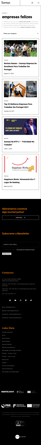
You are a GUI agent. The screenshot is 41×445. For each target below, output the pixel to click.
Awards (6, 60)
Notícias (6, 176)
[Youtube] (15, 300)
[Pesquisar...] (38, 3)
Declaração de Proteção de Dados (26, 249)
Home (4, 13)
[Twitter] (31, 300)
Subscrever (7, 254)
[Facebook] (10, 300)
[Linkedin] (25, 300)
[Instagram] (20, 300)
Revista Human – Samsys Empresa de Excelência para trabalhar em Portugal (20, 66)
